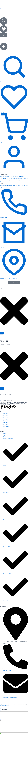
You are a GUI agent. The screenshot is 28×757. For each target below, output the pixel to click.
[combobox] (14, 344)
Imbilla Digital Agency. (4, 705)
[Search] (2, 388)
